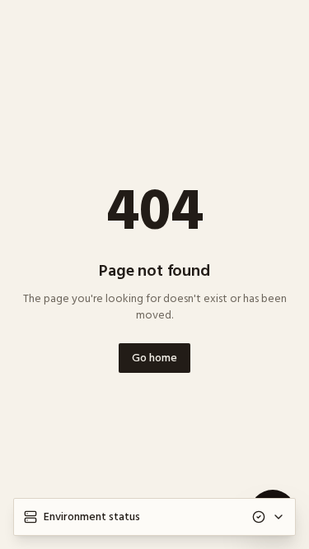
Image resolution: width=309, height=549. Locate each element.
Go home (154, 357)
